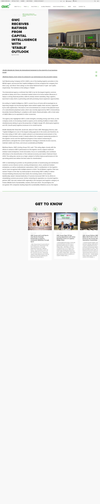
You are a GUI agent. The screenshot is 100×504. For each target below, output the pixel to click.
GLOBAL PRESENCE (46, 6)
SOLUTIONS (34, 6)
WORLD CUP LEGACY (39, 1)
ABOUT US (16, 6)
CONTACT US (82, 6)
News (19, 15)
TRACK (25, 6)
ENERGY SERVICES (5, 1)
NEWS (69, 6)
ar (98, 1)
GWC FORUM (29, 1)
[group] (40, 236)
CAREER (22, 1)
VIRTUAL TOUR (15, 1)
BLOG (74, 6)
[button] (95, 209)
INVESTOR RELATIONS (58, 6)
